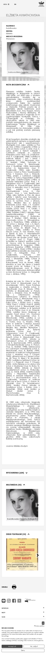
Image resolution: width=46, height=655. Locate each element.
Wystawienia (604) (15, 473)
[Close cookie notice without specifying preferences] (43, 623)
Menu (5, 4)
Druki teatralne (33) (16, 534)
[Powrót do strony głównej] (41, 6)
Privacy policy (39, 626)
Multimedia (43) (14, 485)
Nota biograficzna (16, 84)
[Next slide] (37, 58)
